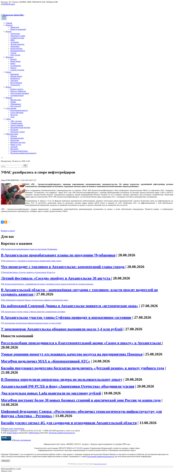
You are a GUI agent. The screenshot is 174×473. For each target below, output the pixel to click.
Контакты (14, 149)
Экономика (15, 46)
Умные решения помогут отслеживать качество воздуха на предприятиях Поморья (72, 354)
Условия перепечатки (19, 151)
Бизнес (8, 72)
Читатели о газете (17, 132)
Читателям (14, 140)
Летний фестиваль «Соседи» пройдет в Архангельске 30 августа (56, 278)
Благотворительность (19, 110)
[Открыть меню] (4, 18)
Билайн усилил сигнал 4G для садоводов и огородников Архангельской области (69, 423)
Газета (8, 119)
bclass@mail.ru (12, 433)
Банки (12, 63)
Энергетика (15, 34)
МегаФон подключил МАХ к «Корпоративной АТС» (45, 361)
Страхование (15, 66)
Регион (8, 31)
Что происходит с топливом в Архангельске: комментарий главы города (63, 267)
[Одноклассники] (5, 222)
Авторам (14, 147)
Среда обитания (16, 113)
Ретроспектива (16, 49)
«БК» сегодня (15, 121)
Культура (14, 115)
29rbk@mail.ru (34, 433)
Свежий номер (16, 123)
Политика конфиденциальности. (62, 433)
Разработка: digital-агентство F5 (100, 463)
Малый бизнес (16, 76)
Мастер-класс (15, 100)
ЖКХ (12, 40)
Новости (9, 25)
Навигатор (14, 27)
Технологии (15, 85)
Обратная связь (12, 134)
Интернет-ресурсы (17, 142)
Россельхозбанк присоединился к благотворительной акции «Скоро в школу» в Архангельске (81, 343)
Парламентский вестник (20, 127)
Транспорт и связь (17, 36)
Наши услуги (15, 145)
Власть (8, 87)
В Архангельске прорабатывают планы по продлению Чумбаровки (58, 255)
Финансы (9, 57)
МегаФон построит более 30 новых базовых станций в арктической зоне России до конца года (81, 400)
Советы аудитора (17, 70)
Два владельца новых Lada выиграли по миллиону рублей (51, 393)
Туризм (13, 53)
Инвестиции (15, 61)
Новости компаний (18, 29)
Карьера (9, 98)
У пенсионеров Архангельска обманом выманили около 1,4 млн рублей (62, 329)
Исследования (16, 83)
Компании (14, 74)
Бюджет (13, 59)
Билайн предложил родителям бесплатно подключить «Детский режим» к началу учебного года (82, 368)
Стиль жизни (11, 108)
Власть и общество (18, 91)
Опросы (13, 136)
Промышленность (17, 51)
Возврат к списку (8, 231)
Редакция (14, 130)
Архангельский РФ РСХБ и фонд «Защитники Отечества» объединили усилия (67, 386)
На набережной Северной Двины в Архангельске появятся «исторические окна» (69, 306)
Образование (15, 104)
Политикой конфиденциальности (100, 456)
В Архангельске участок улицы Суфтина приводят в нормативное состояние (66, 317)
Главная (9, 23)
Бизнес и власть (16, 89)
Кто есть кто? (15, 106)
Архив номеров (16, 125)
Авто (12, 117)
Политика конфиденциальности (23, 153)
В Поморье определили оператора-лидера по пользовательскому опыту (61, 379)
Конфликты (15, 78)
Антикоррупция (16, 95)
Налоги (13, 68)
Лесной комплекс (17, 44)
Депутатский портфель (19, 93)
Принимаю (5, 461)
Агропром (14, 42)
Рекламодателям (17, 138)
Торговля (14, 81)
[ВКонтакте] (2, 222)
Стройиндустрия (17, 38)
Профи (13, 102)
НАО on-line (15, 55)
